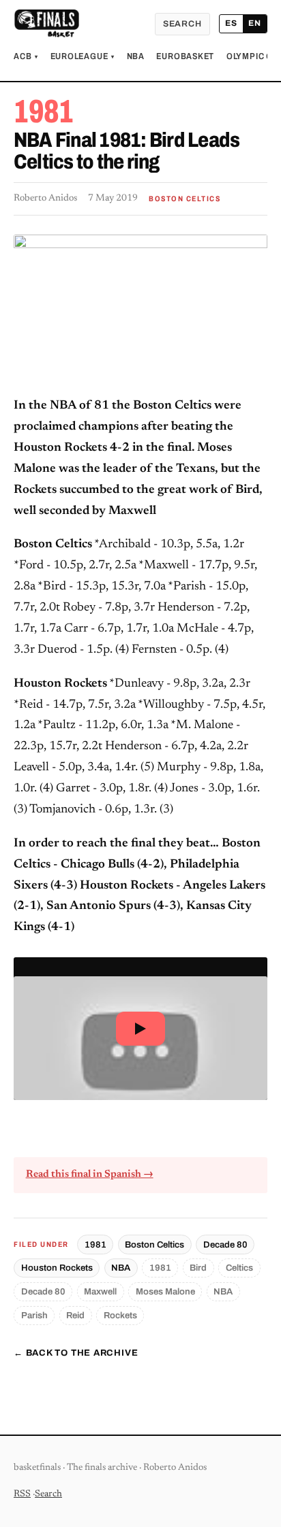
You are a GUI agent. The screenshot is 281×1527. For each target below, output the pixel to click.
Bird (198, 1268)
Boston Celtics (154, 1244)
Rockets (120, 1315)
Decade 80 (225, 1244)
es (231, 23)
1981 (95, 1244)
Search (182, 24)
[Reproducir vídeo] (140, 1028)
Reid (75, 1315)
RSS (22, 1494)
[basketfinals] (46, 24)
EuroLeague (82, 56)
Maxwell (100, 1291)
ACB (26, 56)
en (254, 23)
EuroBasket (185, 56)
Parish (34, 1315)
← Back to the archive (76, 1353)
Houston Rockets (57, 1268)
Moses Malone (165, 1291)
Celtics (239, 1268)
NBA (136, 56)
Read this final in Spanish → (89, 1174)
